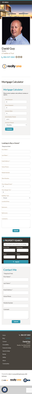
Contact (5, 341)
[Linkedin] (19, 57)
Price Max (20, 247)
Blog (4, 338)
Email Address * (6, 161)
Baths (18, 254)
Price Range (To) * (6, 190)
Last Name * (5, 155)
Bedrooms (4, 207)
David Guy (8, 48)
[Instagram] (21, 57)
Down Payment (9, 105)
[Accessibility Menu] (5, 389)
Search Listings (6, 351)
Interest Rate (8, 111)
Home (4, 335)
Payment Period (9, 122)
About (4, 360)
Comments (5, 218)
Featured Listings (7, 348)
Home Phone (5, 166)
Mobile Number (6, 172)
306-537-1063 (9, 57)
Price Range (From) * (7, 184)
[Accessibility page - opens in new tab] (27, 382)
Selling (4, 357)
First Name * (5, 149)
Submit (16, 230)
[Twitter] (17, 57)
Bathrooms (5, 213)
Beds (5, 254)
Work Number (5, 178)
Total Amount (9, 99)
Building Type (5, 195)
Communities (6, 363)
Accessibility (6, 344)
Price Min (6, 247)
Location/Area (5, 201)
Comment (6, 309)
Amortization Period (10, 117)
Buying (4, 354)
